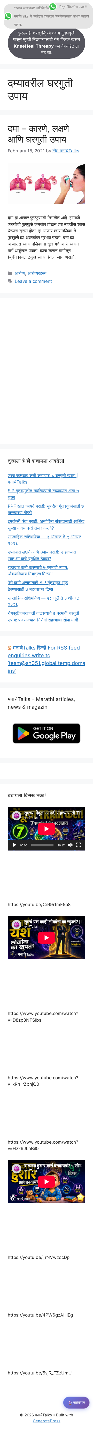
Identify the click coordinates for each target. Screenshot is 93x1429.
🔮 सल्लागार (76, 1402)
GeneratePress (46, 1420)
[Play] (14, 845)
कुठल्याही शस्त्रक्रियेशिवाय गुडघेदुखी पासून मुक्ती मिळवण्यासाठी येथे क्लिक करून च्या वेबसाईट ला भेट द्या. (46, 42)
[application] (46, 829)
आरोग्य (20, 273)
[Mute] (70, 845)
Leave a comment (33, 281)
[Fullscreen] (78, 845)
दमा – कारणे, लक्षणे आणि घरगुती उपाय (38, 134)
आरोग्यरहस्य (37, 273)
